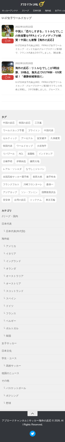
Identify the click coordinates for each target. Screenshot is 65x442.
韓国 (8, 335)
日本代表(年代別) (15, 231)
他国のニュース (10, 373)
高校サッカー (13, 365)
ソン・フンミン (29, 192)
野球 (8, 403)
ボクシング (12, 395)
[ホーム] (32, 4)
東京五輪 (50, 199)
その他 (5, 380)
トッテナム (36, 199)
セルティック (10, 138)
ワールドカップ (24, 146)
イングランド (13, 261)
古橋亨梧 (7, 161)
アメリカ (11, 246)
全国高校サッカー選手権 (16, 176)
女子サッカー (9, 343)
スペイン (11, 298)
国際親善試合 (49, 192)
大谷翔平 (41, 146)
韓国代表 (7, 146)
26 (9, 77)
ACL (21, 153)
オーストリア (13, 283)
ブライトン (34, 130)
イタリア (11, 253)
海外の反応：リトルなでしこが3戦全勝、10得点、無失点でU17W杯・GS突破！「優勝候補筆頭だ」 (38, 72)
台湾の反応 (20, 199)
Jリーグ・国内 (10, 216)
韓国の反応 (24, 122)
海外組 (48, 10)
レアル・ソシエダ (12, 169)
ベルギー (11, 320)
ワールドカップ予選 (13, 130)
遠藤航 (31, 153)
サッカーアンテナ (10, 10)
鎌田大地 (34, 161)
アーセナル (27, 138)
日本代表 (37, 10)
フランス (11, 313)
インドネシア (46, 153)
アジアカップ (10, 192)
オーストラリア (15, 276)
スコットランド (15, 291)
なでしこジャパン (35, 169)
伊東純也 (21, 161)
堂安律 (6, 199)
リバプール (9, 153)
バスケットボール (16, 388)
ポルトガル (12, 328)
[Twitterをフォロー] (33, 435)
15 (9, 41)
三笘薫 (38, 122)
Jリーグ (25, 10)
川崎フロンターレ (33, 184)
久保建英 (55, 138)
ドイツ (10, 305)
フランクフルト (11, 184)
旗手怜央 (51, 176)
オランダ (11, 268)
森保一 (49, 184)
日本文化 (7, 350)
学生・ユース (9, 358)
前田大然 (37, 176)
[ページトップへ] (33, 413)
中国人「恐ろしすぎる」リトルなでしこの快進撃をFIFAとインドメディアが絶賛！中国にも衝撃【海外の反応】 (39, 35)
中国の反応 (9, 122)
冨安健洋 (41, 138)
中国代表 (48, 130)
